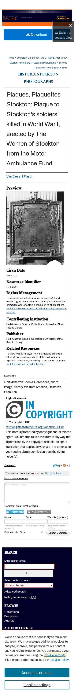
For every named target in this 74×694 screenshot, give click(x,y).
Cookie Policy (59, 659)
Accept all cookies (37, 673)
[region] (37, 662)
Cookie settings (54, 655)
